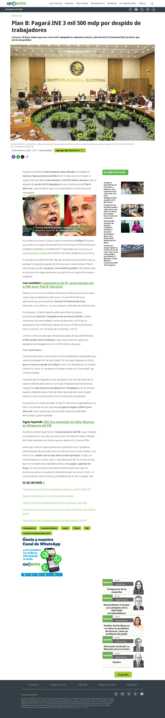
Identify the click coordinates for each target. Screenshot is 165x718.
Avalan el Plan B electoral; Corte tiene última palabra (48, 495)
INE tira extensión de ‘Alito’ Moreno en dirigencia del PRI (58, 424)
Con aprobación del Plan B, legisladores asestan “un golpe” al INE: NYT (57, 489)
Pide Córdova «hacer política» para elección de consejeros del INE (55, 520)
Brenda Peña (120, 584)
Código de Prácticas (107, 684)
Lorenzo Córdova (49, 528)
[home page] (16, 3)
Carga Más (123, 674)
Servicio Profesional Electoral (36, 533)
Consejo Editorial (58, 684)
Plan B (76, 528)
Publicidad (82, 684)
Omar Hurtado (121, 641)
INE (87, 528)
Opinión (69, 3)
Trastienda (82, 3)
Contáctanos (131, 684)
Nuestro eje (56, 3)
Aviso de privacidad (29, 694)
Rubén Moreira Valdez (121, 658)
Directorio (33, 684)
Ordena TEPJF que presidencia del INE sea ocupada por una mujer (55, 502)
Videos (142, 3)
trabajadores (29, 528)
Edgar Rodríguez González (122, 601)
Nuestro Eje (17, 16)
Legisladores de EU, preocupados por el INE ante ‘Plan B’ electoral (58, 285)
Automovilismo (127, 3)
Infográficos (98, 3)
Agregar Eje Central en (68, 150)
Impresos (112, 3)
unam (65, 528)
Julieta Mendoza (122, 620)
